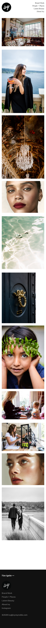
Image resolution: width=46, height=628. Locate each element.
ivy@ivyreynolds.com (17, 615)
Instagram (6, 608)
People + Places (38, 6)
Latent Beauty (39, 9)
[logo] (6, 7)
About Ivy (40, 11)
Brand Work (39, 3)
